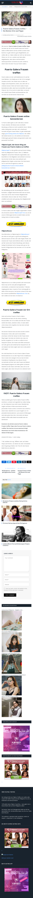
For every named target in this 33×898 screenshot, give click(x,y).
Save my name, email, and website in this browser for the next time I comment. (15, 589)
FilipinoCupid (5, 150)
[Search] (30, 3)
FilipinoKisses (25, 234)
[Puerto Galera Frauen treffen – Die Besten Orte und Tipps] (16, 18)
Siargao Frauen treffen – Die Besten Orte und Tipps (24, 472)
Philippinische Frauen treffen (24, 36)
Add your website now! (7, 858)
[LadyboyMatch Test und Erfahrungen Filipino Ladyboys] (16, 534)
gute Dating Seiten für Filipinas (14, 133)
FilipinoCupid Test (19, 212)
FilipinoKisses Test (22, 293)
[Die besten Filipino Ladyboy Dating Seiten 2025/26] (16, 491)
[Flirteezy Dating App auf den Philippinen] (16, 513)
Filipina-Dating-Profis (8, 35)
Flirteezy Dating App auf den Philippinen (15, 523)
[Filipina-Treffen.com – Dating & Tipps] (17, 2)
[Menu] (3, 3)
